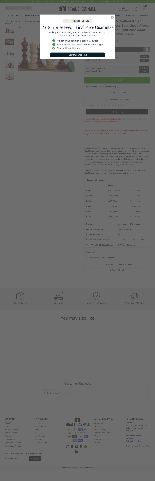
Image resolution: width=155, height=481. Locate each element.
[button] (112, 17)
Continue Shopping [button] (78, 54)
